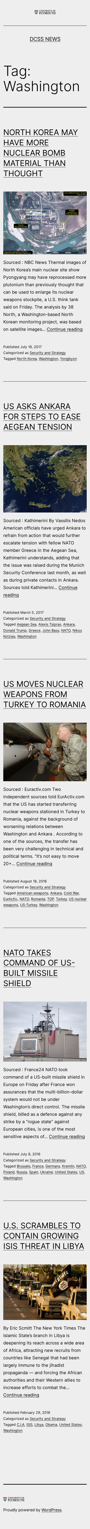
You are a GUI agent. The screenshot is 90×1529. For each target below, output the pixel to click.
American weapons (32, 893)
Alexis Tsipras (49, 624)
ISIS (29, 1424)
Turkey (61, 899)
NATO (66, 630)
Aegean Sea (26, 624)
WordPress (51, 1510)
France (37, 1166)
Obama (51, 1424)
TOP (50, 899)
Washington (48, 358)
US (81, 1172)
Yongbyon (68, 358)
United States (66, 1172)
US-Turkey (28, 905)
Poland (9, 1172)
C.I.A (20, 1424)
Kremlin (68, 1166)
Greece (34, 630)
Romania (38, 899)
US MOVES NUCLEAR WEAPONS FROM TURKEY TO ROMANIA (44, 694)
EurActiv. (10, 899)
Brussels (23, 1166)
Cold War (71, 893)
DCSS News (45, 39)
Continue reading (65, 329)
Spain (33, 1172)
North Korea (27, 358)
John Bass (50, 630)
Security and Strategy (48, 352)
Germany (52, 1166)
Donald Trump (15, 630)
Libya (39, 1424)
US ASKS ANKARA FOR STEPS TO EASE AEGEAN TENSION (42, 416)
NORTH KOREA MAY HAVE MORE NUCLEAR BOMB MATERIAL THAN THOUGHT (40, 152)
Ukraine (46, 1172)
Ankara (69, 624)
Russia (22, 1172)
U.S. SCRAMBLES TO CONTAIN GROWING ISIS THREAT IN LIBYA (43, 1236)
